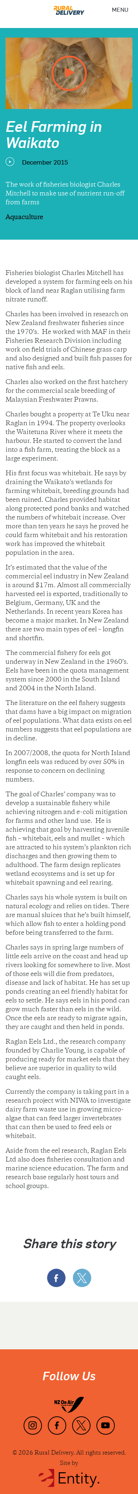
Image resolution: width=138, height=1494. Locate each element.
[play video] (69, 73)
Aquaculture (24, 218)
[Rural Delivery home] (69, 7)
